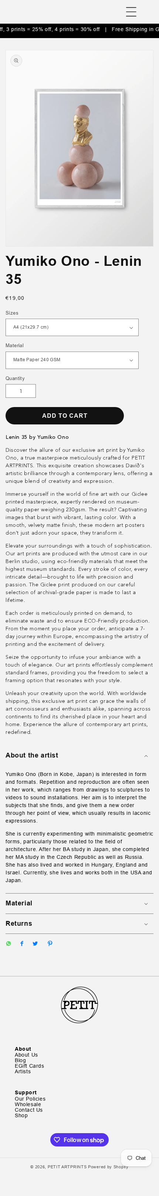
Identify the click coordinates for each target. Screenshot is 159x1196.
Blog (20, 1060)
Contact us (29, 1110)
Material (15, 345)
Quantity (15, 378)
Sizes (12, 313)
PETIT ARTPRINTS (67, 1167)
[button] (131, 12)
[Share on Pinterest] (50, 944)
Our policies (30, 1099)
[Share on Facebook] (21, 944)
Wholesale (28, 1104)
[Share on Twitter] (35, 944)
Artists (23, 1071)
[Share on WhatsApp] (8, 944)
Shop (21, 1115)
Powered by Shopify (108, 1167)
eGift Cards (29, 1066)
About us (26, 1055)
